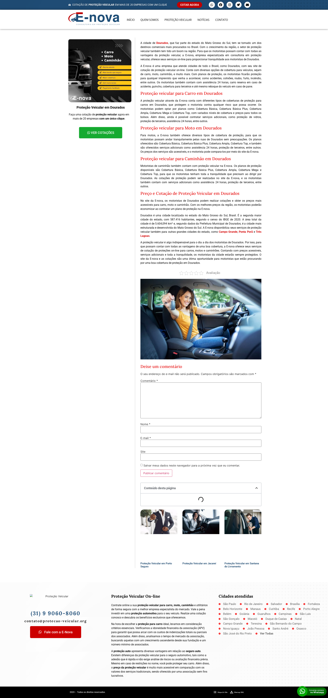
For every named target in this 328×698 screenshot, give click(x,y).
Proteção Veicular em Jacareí (199, 563)
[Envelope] (247, 5)
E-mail (145, 438)
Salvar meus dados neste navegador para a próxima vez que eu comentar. (192, 465)
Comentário (149, 380)
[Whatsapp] (212, 5)
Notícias (203, 20)
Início (131, 20)
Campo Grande (228, 231)
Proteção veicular (178, 20)
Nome (145, 424)
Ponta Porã (246, 231)
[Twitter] (238, 5)
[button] (256, 488)
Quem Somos (149, 20)
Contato (221, 20)
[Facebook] (221, 5)
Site (142, 451)
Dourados (162, 43)
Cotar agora (189, 4)
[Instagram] (230, 5)
